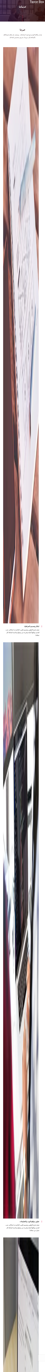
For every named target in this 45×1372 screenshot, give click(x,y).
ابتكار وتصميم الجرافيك (31, 626)
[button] (12, 2)
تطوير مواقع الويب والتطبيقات (29, 1221)
